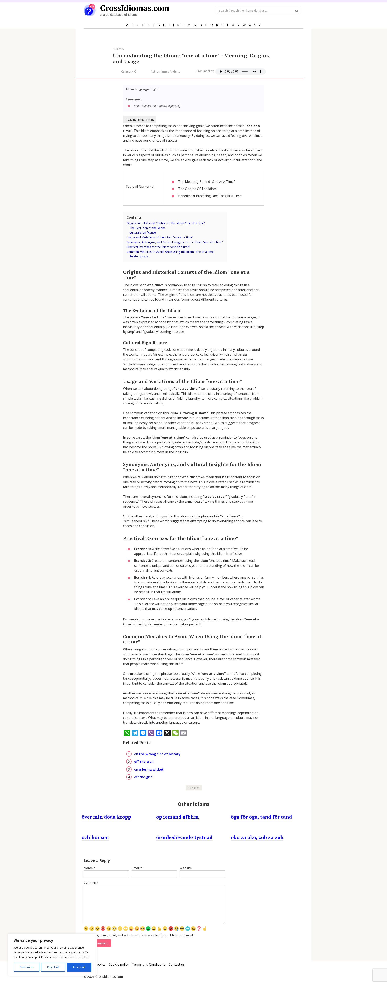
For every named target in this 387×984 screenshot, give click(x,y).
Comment (91, 882)
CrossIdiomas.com (134, 8)
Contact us (177, 964)
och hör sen (95, 837)
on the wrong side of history (157, 754)
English (195, 788)
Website (186, 868)
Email (137, 868)
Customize (26, 967)
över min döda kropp (106, 817)
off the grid (143, 777)
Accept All (79, 967)
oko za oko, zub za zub (257, 837)
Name (89, 868)
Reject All (53, 967)
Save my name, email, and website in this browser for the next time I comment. (141, 935)
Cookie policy (119, 964)
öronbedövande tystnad (184, 837)
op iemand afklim (177, 817)
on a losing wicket (149, 769)
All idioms (118, 48)
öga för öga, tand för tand (261, 817)
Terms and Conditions (148, 964)
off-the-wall (144, 761)
